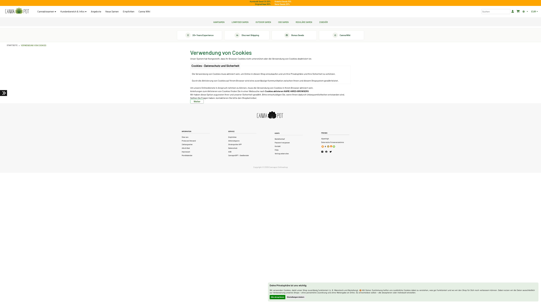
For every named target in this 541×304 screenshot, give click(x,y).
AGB (229, 152)
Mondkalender (187, 155)
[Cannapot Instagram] (322, 152)
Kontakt (278, 146)
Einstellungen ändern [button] (295, 297)
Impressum (186, 152)
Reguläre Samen (304, 22)
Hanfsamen (218, 22)
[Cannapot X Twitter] (330, 152)
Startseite (12, 45)
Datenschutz (232, 148)
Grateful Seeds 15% (283, 1)
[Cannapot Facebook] (326, 152)
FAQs (277, 150)
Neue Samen (112, 11)
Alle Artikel (186, 148)
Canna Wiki (144, 11)
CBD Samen (283, 22)
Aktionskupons (234, 141)
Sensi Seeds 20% (282, 4)
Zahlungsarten (187, 144)
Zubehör (323, 22)
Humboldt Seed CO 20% (260, 1)
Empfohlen (128, 11)
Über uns (185, 137)
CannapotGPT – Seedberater (238, 155)
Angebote (96, 11)
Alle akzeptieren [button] (277, 297)
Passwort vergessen (282, 142)
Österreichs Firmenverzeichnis (332, 142)
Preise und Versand (189, 141)
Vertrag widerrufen (282, 153)
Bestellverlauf (280, 139)
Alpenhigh (325, 138)
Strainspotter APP (235, 144)
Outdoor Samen (263, 22)
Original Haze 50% (263, 4)
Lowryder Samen (240, 22)
